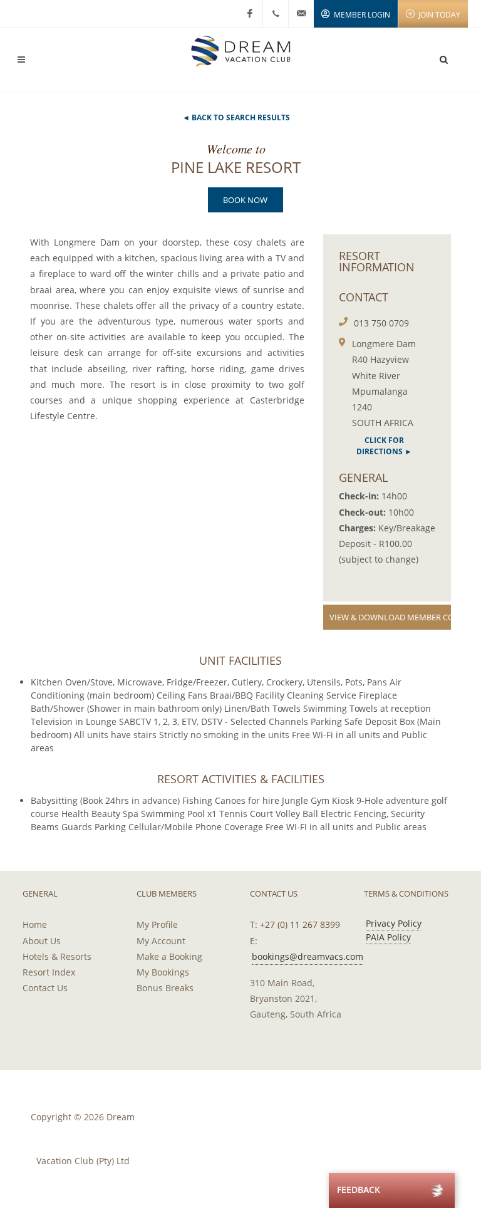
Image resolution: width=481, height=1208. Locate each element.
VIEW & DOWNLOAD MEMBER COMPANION (390, 617)
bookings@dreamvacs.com (307, 956)
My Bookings (163, 972)
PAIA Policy (388, 937)
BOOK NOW (245, 200)
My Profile (157, 924)
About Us (42, 941)
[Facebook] (249, 14)
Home (35, 924)
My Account (161, 941)
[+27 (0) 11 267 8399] (275, 14)
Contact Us (45, 988)
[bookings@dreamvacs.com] (301, 14)
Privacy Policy (394, 923)
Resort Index (49, 972)
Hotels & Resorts (57, 956)
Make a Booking (169, 956)
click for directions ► (384, 446)
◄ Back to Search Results (236, 117)
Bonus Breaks (165, 988)
